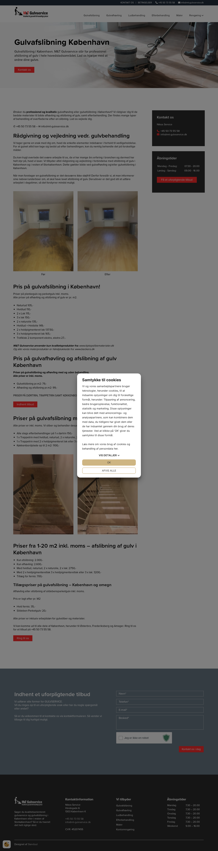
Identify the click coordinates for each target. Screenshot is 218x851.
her (116, 448)
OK (109, 462)
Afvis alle (109, 470)
